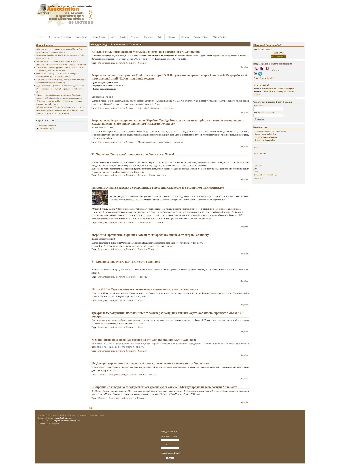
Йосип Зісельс (81, 37)
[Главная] (65, 26)
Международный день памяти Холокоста (116, 62)
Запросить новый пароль (171, 453)
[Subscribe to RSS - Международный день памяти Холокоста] (91, 408)
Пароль (170, 444)
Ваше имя (259, 105)
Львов (152, 175)
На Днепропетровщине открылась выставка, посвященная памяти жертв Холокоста (150, 363)
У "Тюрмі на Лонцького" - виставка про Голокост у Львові (133, 154)
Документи (148, 37)
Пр (257, 131)
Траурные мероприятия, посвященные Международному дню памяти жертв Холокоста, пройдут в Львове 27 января (167, 314)
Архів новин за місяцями (266, 137)
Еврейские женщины (47, 125)
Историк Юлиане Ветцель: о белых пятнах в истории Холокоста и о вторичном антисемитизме (158, 187)
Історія (123, 37)
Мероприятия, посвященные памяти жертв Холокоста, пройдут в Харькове (144, 339)
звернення (178, 141)
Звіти (160, 37)
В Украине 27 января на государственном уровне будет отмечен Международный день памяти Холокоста (164, 387)
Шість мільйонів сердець (149, 107)
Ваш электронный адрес (265, 112)
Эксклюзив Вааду (201, 37)
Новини (41, 37)
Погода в (260, 153)
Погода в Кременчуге (262, 174)
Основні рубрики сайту (265, 140)
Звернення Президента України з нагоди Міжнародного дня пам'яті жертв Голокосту (150, 234)
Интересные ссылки (46, 128)
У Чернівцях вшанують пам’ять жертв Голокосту (126, 261)
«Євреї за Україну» (269, 133)
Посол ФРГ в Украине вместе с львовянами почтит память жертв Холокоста (145, 289)
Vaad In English (219, 37)
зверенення (168, 107)
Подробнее (244, 67)
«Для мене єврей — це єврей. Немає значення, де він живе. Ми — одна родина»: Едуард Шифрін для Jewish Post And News (60, 88)
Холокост (142, 62)
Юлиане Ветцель (145, 222)
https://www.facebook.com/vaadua (67, 421)
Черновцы (142, 276)
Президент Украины (147, 249)
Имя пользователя (170, 436)
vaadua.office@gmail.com (63, 418)
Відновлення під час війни (60, 37)
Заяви (112, 37)
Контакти (185, 37)
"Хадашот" (172, 37)
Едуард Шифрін (98, 37)
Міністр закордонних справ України (154, 141)
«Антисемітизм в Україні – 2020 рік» (278, 88)
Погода (256, 147)
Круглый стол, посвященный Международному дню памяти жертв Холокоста (146, 51)
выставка (161, 175)
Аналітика (135, 37)
